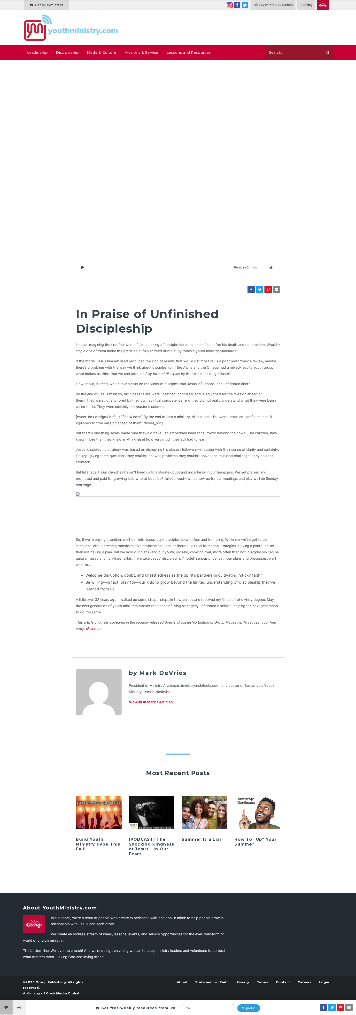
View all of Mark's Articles (151, 702)
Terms (262, 982)
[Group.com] (323, 5)
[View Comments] (6, 1007)
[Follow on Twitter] (245, 5)
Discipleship (67, 52)
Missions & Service (141, 52)
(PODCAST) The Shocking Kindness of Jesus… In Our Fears (151, 846)
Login (324, 982)
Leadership (37, 52)
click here (93, 628)
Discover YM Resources (273, 5)
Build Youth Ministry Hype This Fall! (98, 844)
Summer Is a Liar (202, 839)
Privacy (242, 982)
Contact (283, 982)
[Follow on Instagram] (230, 5)
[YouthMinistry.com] (71, 27)
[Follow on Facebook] (237, 5)
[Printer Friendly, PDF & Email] (271, 267)
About (182, 982)
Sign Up (248, 1008)
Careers (304, 982)
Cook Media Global (62, 993)
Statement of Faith (212, 982)
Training (305, 5)
